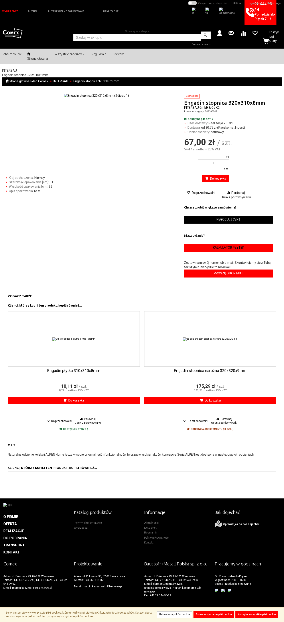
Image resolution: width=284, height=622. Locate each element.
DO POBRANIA (15, 538)
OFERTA (10, 524)
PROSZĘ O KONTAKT (228, 273)
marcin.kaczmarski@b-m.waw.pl (32, 587)
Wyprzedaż (80, 527)
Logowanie (254, 3)
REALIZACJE (110, 11)
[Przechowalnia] (254, 32)
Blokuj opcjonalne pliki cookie (214, 614)
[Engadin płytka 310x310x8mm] (74, 338)
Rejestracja (274, 3)
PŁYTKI (32, 11)
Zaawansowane (201, 44)
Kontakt (149, 542)
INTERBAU (60, 81)
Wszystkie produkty (69, 54)
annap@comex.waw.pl (158, 587)
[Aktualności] (231, 32)
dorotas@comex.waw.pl (167, 583)
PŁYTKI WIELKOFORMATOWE (66, 11)
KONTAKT (11, 552)
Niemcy (39, 177)
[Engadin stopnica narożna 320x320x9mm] (210, 338)
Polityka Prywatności (156, 537)
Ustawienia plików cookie (174, 614)
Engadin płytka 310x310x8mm (73, 370)
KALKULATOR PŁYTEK (228, 247)
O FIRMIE (10, 517)
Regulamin (151, 532)
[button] (237, 3)
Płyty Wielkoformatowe (88, 522)
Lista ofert (150, 527)
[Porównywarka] (243, 32)
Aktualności (151, 522)
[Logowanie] (219, 32)
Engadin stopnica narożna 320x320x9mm (210, 370)
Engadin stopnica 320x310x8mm (96, 81)
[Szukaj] (206, 35)
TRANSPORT (14, 545)
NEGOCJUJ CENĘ (228, 219)
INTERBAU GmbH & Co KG (202, 107)
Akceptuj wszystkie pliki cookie (257, 614)
